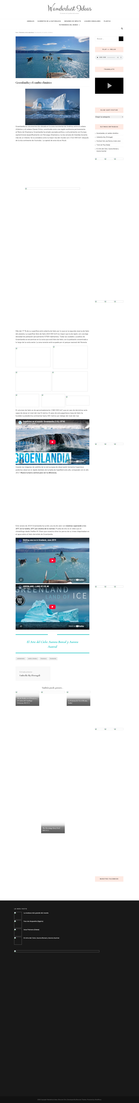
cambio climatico (32, 658)
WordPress (98, 1100)
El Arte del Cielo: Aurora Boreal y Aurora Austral (41, 938)
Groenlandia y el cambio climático (107, 133)
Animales (30, 21)
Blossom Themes (81, 1100)
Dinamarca (43, 658)
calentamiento (21, 658)
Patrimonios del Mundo (68, 25)
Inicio (17, 32)
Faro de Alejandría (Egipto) (33, 921)
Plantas (107, 21)
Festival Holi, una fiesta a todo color (108, 141)
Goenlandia (53, 658)
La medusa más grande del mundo (36, 913)
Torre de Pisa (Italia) (103, 145)
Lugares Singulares (92, 21)
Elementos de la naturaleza (49, 21)
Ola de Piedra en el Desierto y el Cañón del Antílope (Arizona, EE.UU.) (27, 700)
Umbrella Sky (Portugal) (104, 137)
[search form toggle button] (122, 28)
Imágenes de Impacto (72, 21)
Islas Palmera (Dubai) (31, 930)
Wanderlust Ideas (69, 9)
